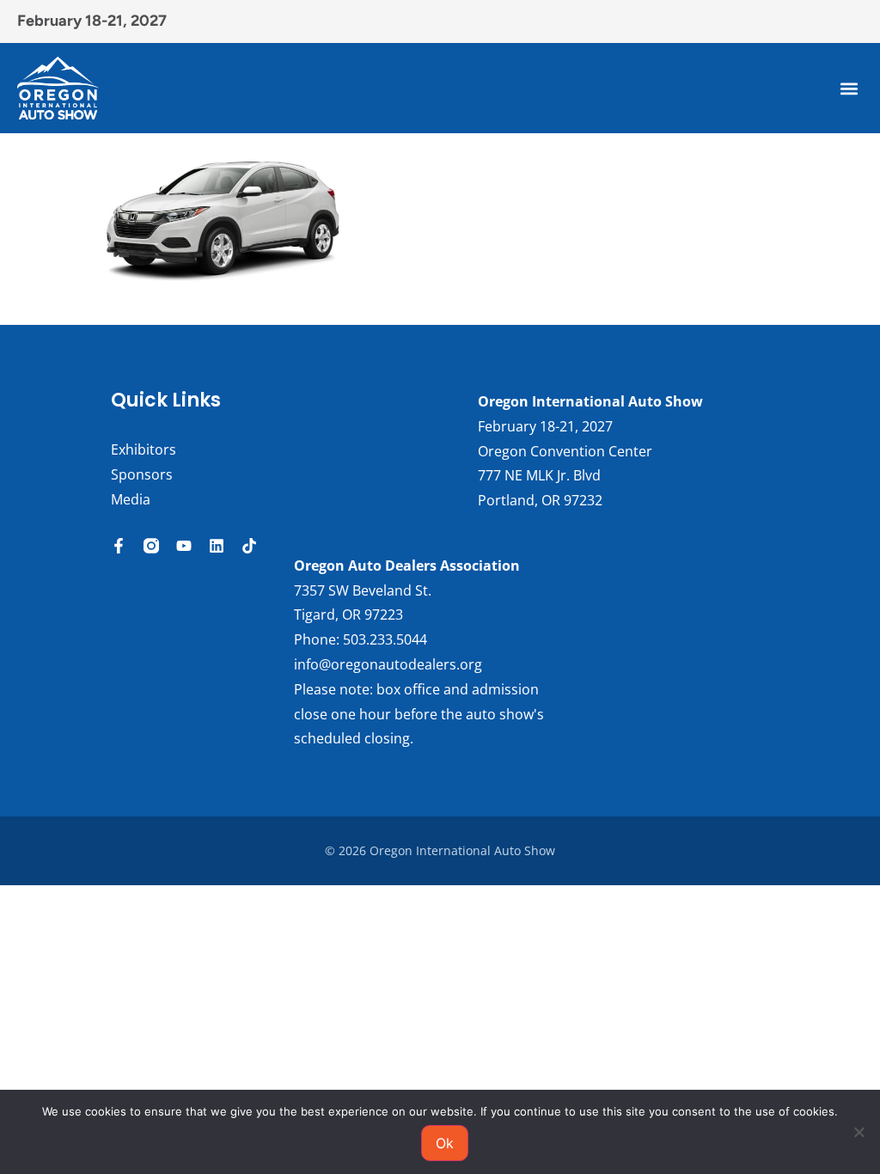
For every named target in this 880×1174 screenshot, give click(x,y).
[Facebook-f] (118, 545)
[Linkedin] (216, 545)
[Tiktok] (249, 545)
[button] (848, 88)
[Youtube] (184, 545)
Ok (445, 1143)
